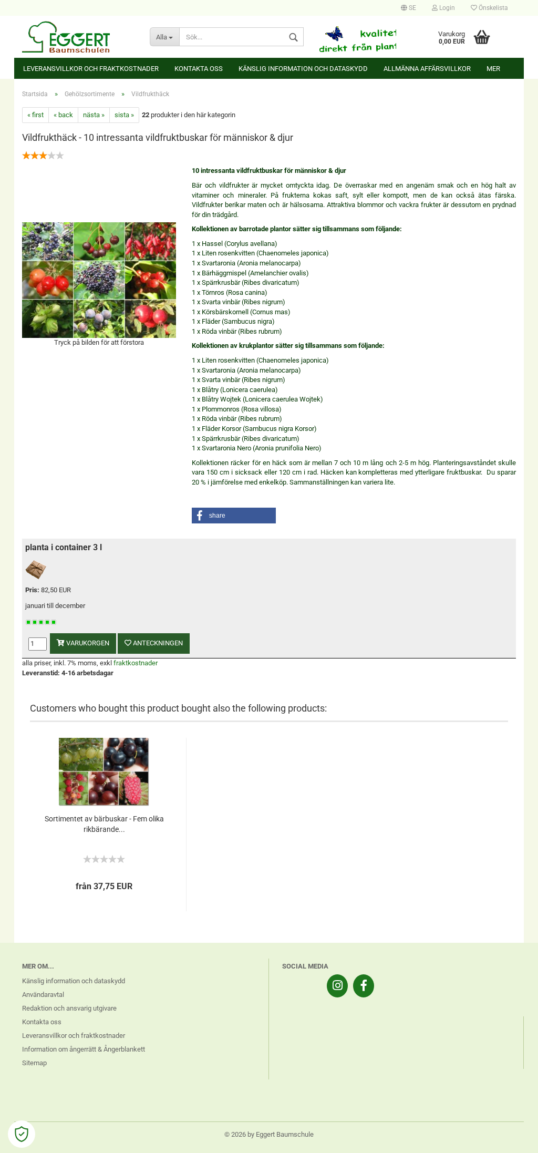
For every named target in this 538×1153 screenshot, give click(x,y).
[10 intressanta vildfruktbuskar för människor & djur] (99, 279)
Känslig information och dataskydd (303, 69)
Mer (493, 69)
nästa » (94, 115)
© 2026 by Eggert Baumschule (269, 1134)
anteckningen (157, 643)
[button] (234, 515)
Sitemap (34, 1063)
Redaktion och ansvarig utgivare (69, 1008)
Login (446, 8)
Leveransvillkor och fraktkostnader (91, 69)
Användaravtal (43, 994)
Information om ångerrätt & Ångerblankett (83, 1049)
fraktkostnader (135, 663)
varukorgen (87, 643)
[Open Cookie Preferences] (21, 1134)
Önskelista (492, 8)
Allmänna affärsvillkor (427, 69)
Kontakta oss (198, 69)
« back (63, 115)
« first (35, 115)
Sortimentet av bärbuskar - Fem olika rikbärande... (104, 824)
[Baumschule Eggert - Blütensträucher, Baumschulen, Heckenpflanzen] (78, 37)
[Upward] (509, 1137)
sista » (124, 115)
